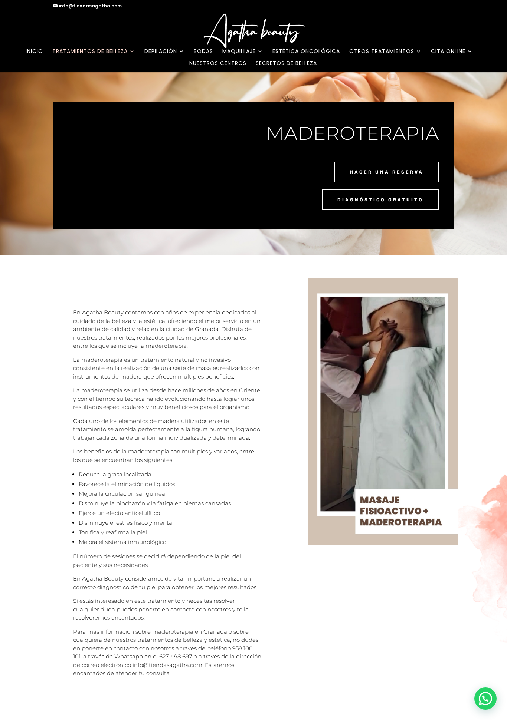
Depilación (160, 52)
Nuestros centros (217, 63)
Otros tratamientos (381, 52)
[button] (485, 698)
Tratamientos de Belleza (90, 52)
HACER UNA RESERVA (386, 172)
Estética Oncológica (306, 52)
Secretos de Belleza (286, 63)
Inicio (34, 52)
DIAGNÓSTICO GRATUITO (380, 199)
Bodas (203, 52)
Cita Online (448, 52)
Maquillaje (239, 52)
